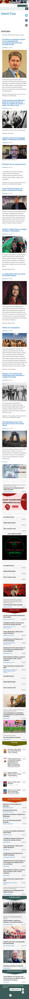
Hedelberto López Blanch (7, 823)
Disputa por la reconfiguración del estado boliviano (13, 488)
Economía (12, 662)
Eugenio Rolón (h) (6, 669)
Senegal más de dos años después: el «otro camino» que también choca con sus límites (14, 649)
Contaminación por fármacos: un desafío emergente (13, 639)
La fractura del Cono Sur (10, 810)
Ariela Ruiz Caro (6, 635)
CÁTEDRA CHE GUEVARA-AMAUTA (14, 971)
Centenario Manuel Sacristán (14, 582)
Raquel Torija (12, 642)
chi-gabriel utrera (8, 517)
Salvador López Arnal (7, 607)
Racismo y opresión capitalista (14, 692)
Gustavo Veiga (6, 718)
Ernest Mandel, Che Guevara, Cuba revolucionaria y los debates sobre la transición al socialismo (14, 978)
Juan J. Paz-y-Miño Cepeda (8, 945)
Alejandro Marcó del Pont (8, 807)
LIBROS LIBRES (14, 742)
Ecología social (6, 644)
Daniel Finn (4, 47)
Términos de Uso (12, 987)
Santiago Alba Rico (7, 968)
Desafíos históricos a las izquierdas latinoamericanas (14, 942)
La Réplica (14, 827)
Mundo (13, 619)
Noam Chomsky (14, 948)
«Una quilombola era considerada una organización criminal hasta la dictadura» (13, 714)
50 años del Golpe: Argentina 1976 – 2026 (13, 666)
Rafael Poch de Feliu (7, 619)
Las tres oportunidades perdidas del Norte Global (14, 616)
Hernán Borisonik (6, 739)
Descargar (24, 749)
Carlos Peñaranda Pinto (8, 491)
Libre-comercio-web (9, 528)
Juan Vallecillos (6, 642)
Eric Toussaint (6, 817)
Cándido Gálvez (6, 662)
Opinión (12, 635)
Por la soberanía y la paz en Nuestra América (15, 513)
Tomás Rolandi (6, 653)
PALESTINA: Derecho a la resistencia (14, 562)
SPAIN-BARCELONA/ (9, 523)
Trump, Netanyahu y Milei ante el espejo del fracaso (13, 632)
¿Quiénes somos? (15, 989)
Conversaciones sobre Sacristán (13, 605)
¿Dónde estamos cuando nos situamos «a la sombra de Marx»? (13, 921)
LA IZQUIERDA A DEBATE (14, 897)
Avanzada (15, 4)
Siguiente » (5, 462)
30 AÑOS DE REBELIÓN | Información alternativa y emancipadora (15, 481)
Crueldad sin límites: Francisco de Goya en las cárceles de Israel (13, 623)
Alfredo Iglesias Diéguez (8, 924)
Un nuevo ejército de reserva (11, 737)
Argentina (9, 671)
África (10, 653)
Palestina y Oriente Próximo (9, 627)
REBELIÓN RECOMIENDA (14, 609)
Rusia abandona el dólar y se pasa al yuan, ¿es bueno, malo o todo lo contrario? (14, 658)
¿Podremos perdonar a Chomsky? (13, 966)
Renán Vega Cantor (7, 626)
